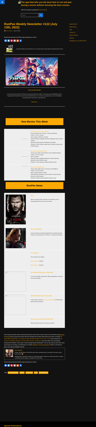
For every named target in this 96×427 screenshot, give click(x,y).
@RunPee (35, 344)
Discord (42, 344)
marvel (22, 372)
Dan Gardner (9, 30)
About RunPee (73, 24)
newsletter (29, 372)
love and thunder (13, 372)
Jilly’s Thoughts (34, 265)
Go (41, 15)
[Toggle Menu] (2, 2)
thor (36, 372)
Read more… (34, 101)
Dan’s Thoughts (34, 261)
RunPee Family (73, 35)
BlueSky (47, 344)
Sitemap (71, 38)
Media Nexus (72, 27)
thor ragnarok (43, 372)
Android (45, 9)
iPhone (40, 9)
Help (70, 29)
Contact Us (72, 32)
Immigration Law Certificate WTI (77, 40)
